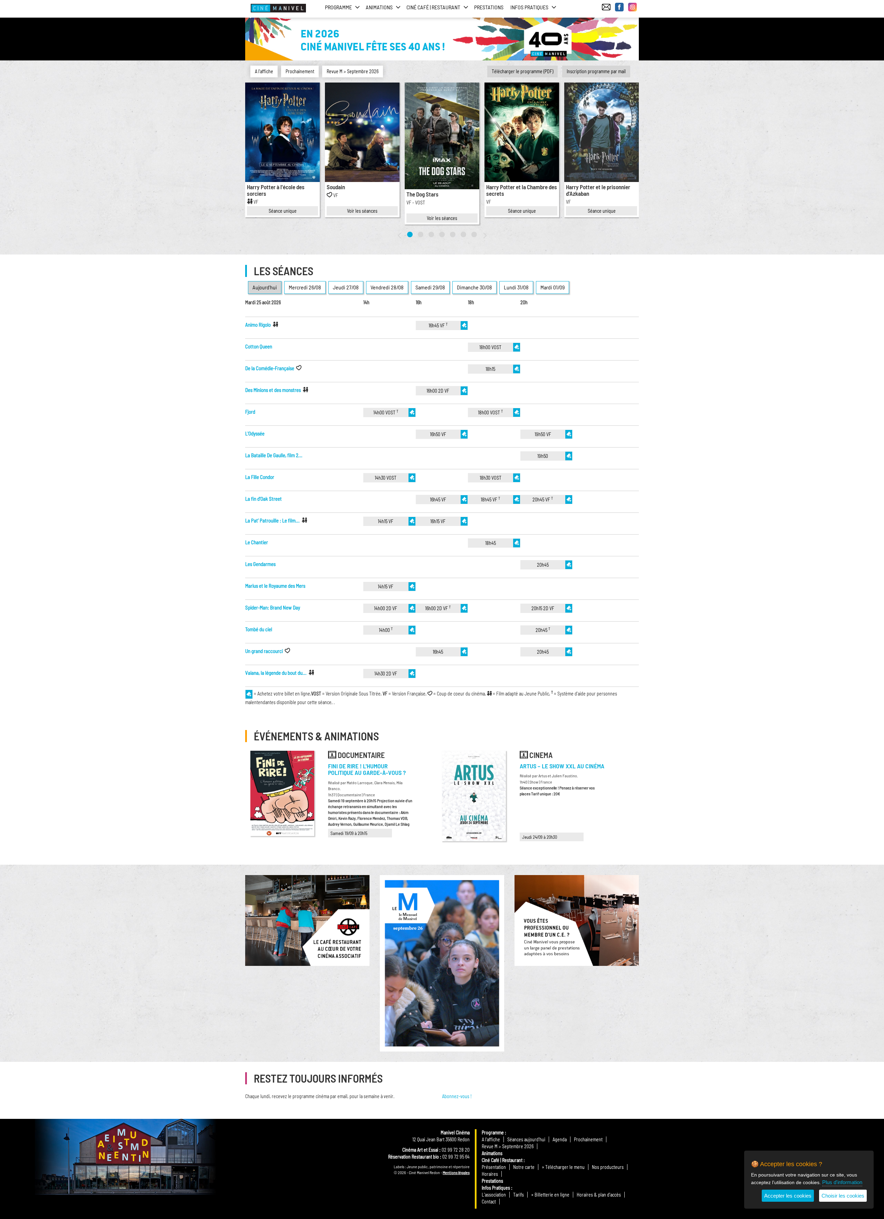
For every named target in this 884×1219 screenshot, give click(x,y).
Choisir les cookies (842, 1196)
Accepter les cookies (787, 1196)
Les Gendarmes (260, 564)
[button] (410, 234)
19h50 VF (543, 434)
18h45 (490, 543)
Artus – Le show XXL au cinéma (562, 766)
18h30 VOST (490, 478)
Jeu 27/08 (346, 287)
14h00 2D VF (385, 608)
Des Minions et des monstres (273, 390)
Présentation (494, 1167)
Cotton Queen (258, 346)
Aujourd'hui (264, 287)
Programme (493, 1132)
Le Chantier (256, 542)
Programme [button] (338, 7)
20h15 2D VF (542, 608)
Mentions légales (456, 1172)
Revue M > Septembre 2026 (352, 71)
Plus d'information (842, 1182)
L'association (494, 1195)
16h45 (438, 652)
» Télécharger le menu (563, 1167)
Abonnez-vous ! (457, 1096)
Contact (489, 1201)
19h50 (542, 456)
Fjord (250, 412)
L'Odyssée (255, 433)
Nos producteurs (608, 1167)
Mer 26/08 (305, 287)
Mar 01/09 (552, 287)
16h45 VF (438, 325)
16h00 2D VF (437, 391)
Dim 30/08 (474, 287)
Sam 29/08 (430, 287)
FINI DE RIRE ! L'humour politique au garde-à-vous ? (367, 769)
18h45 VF (490, 499)
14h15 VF (385, 521)
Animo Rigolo (258, 324)
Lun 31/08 (516, 287)
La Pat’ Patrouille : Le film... (272, 520)
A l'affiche (264, 71)
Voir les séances (362, 211)
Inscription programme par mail (596, 71)
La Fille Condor (259, 477)
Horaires (490, 1174)
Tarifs (518, 1195)
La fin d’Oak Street (263, 499)
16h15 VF (437, 521)
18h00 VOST (490, 347)
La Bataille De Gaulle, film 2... (273, 455)
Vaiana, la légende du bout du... (276, 673)
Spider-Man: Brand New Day (272, 607)
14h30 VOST (385, 478)
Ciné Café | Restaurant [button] (433, 7)
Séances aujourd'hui (526, 1139)
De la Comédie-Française (269, 368)
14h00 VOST (385, 412)
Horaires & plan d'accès (599, 1195)
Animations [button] (379, 7)
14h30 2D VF (385, 673)
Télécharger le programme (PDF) (522, 71)
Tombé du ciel (258, 629)
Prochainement (300, 71)
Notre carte (524, 1167)
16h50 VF (438, 434)
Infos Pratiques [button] (529, 7)
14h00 (386, 629)
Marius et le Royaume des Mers (275, 586)
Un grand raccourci (264, 651)
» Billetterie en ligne (550, 1195)
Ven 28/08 (387, 287)
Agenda (559, 1139)
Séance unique (283, 211)
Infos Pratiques (496, 1188)
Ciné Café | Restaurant (502, 1160)
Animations (492, 1153)
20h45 (543, 565)
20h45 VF (542, 499)
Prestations (488, 7)
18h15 (490, 369)
